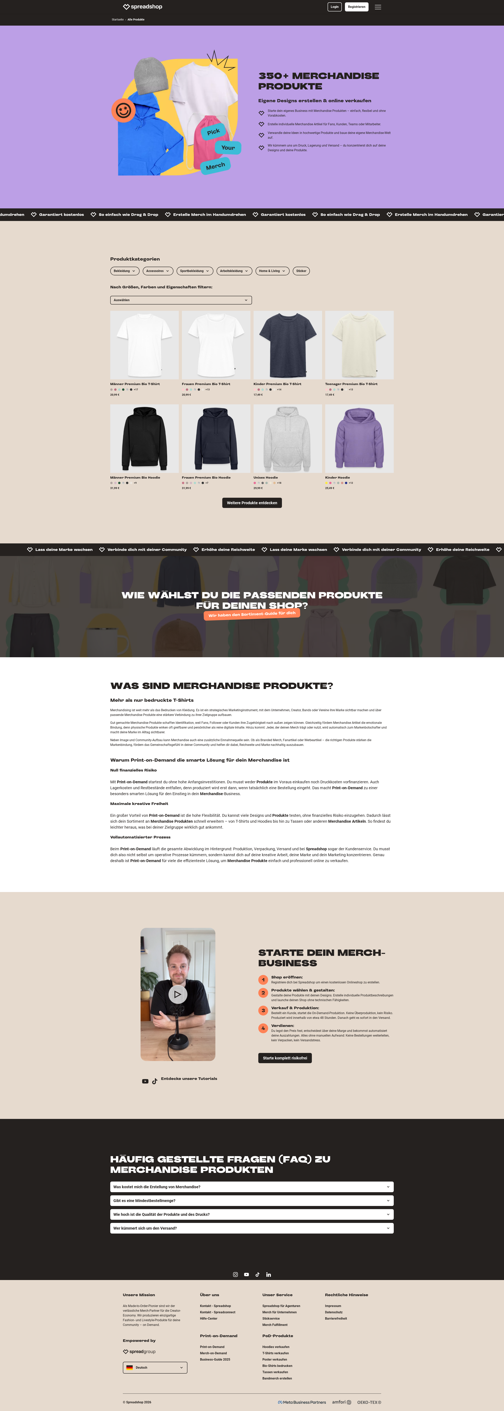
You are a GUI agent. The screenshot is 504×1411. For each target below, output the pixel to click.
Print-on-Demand (212, 1347)
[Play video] (178, 994)
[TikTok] (156, 1082)
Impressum (333, 1306)
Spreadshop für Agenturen (281, 1306)
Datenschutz (334, 1312)
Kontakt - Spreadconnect (217, 1312)
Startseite (118, 19)
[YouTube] (147, 1082)
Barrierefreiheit (336, 1318)
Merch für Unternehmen (279, 1312)
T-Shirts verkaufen (275, 1353)
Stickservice (271, 1318)
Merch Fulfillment (274, 1325)
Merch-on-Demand (213, 1353)
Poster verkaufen (274, 1359)
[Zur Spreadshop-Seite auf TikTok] (257, 1274)
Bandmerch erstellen (277, 1378)
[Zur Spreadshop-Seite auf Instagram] (235, 1274)
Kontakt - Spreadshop (215, 1306)
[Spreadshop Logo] (142, 7)
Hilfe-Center (208, 1318)
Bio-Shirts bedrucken (277, 1366)
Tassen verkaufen (275, 1372)
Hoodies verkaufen (275, 1347)
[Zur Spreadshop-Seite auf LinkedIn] (268, 1274)
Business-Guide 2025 (215, 1359)
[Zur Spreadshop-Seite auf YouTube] (246, 1274)
